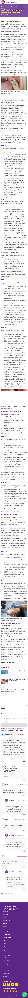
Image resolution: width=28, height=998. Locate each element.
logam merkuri (14, 259)
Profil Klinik (5, 914)
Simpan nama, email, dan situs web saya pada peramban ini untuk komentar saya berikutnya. (14, 720)
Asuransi (5, 923)
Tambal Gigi (6, 970)
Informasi (10, 749)
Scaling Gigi (6, 961)
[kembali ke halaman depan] (9, 2)
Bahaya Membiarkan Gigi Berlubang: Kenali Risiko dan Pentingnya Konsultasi (17, 671)
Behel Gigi (5, 957)
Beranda (3, 6)
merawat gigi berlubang (7, 649)
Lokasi (4, 917)
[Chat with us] (24, 994)
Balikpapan (6, 947)
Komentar (4, 694)
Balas (24, 761)
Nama (3, 708)
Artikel (7, 6)
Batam (4, 943)
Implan (4, 967)
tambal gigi (12, 630)
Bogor (4, 950)
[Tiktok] (16, 984)
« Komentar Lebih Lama (7, 893)
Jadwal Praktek (6, 920)
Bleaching (5, 964)
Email (3, 713)
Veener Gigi (6, 973)
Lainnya (5, 976)
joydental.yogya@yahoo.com (16, 844)
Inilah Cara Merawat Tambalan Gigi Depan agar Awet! (17, 680)
